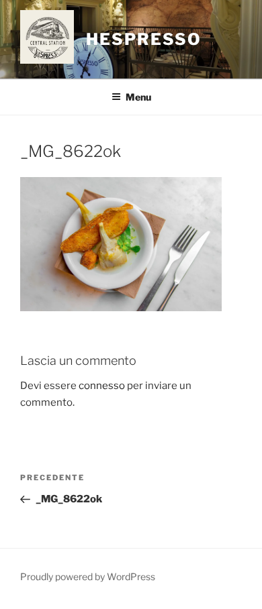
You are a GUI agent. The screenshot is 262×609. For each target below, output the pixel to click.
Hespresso (144, 39)
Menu (138, 97)
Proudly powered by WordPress (87, 576)
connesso (102, 386)
